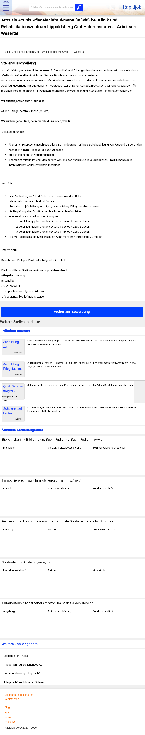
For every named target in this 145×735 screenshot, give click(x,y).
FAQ (7, 713)
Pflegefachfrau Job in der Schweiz (25, 683)
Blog (7, 707)
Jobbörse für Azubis (16, 656)
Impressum (11, 722)
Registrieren (12, 699)
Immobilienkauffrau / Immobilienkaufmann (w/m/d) (41, 481)
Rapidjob (132, 7)
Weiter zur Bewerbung (72, 312)
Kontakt (9, 718)
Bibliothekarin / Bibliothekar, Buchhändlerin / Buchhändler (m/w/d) (52, 440)
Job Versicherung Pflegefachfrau (24, 674)
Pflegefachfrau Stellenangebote (23, 665)
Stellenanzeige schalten (19, 695)
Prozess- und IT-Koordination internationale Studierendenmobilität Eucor (57, 521)
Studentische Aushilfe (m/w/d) (26, 562)
